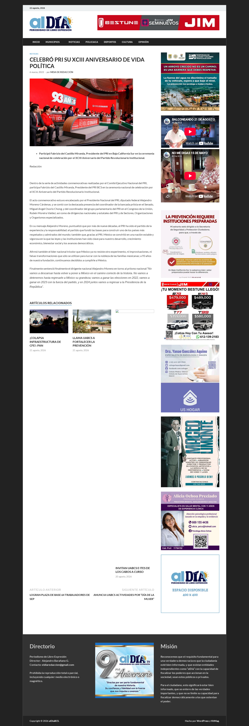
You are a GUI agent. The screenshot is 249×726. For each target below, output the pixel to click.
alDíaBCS (54, 720)
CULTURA (127, 42)
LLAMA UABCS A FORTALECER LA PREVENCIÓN (84, 341)
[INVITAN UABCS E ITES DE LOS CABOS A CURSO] (135, 437)
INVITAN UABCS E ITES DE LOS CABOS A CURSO (133, 570)
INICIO (36, 42)
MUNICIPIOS (53, 42)
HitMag (215, 720)
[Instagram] (217, 8)
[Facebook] (203, 8)
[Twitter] (208, 8)
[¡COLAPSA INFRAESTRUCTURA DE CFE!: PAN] (49, 322)
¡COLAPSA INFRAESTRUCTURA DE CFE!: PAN (45, 341)
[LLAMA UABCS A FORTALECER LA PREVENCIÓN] (92, 322)
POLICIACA (92, 42)
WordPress (203, 720)
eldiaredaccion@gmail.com (58, 664)
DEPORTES (110, 42)
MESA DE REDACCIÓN (61, 72)
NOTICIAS (74, 42)
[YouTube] (213, 8)
